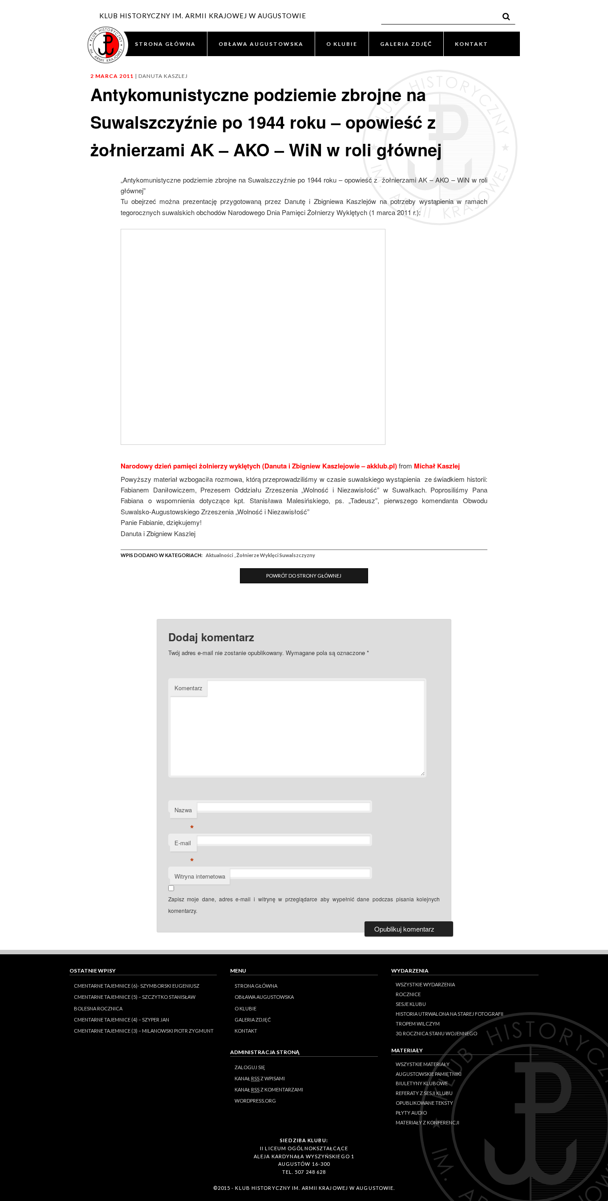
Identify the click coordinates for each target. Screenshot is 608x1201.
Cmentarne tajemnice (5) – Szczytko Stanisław (134, 997)
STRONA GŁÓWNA (165, 44)
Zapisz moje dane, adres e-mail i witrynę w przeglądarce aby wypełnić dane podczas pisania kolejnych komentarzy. (304, 904)
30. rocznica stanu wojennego (436, 1033)
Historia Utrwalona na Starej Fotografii (449, 1014)
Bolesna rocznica (98, 1008)
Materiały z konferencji (427, 1122)
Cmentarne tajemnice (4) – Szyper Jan (121, 1019)
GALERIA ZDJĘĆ (406, 44)
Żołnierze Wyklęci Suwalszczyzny (275, 555)
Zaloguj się (250, 1067)
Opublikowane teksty (424, 1103)
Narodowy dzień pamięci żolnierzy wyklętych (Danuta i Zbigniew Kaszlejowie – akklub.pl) (259, 466)
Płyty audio (411, 1113)
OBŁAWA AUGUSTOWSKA (261, 44)
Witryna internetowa (199, 876)
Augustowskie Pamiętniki (429, 1074)
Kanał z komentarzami (269, 1089)
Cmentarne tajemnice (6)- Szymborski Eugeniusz (136, 986)
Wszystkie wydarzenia (425, 984)
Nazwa (184, 812)
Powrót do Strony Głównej (303, 575)
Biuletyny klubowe (422, 1083)
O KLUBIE (341, 44)
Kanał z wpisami (260, 1078)
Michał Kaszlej (437, 466)
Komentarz (188, 688)
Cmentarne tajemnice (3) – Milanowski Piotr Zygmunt (144, 1031)
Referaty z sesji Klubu (424, 1093)
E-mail (184, 845)
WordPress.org (255, 1100)
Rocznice (408, 994)
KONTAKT (471, 44)
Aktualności (219, 555)
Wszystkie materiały (423, 1064)
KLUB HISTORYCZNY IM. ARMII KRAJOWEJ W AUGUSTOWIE (202, 16)
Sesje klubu (411, 1004)
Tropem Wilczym (418, 1023)
